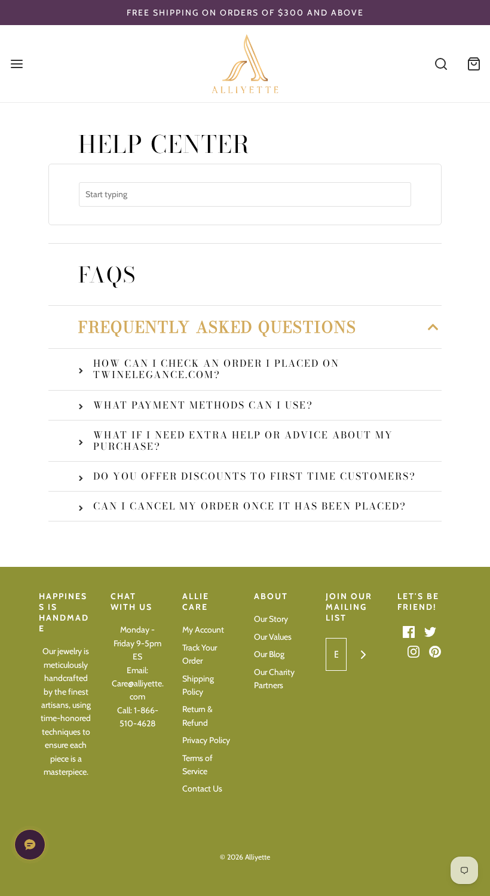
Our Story (271, 618)
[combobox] (245, 194)
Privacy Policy (206, 740)
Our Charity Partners (274, 679)
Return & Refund (197, 716)
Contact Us (202, 788)
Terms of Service (197, 765)
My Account (203, 629)
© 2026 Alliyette (245, 856)
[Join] (363, 654)
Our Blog (269, 654)
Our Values (273, 636)
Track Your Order (199, 654)
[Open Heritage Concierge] (29, 844)
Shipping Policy (198, 685)
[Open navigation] (16, 63)
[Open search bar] (440, 63)
